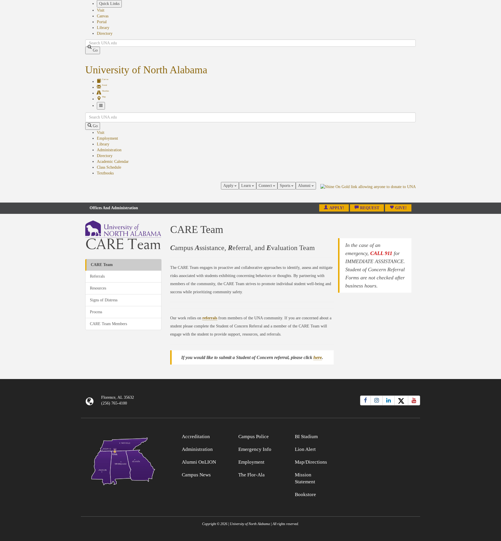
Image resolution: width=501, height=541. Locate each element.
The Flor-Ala (251, 475)
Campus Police (253, 436)
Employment (107, 138)
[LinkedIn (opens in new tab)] (388, 400)
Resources (98, 288)
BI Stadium (306, 436)
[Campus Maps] (123, 460)
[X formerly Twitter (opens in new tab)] (401, 400)
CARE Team (102, 265)
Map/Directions (311, 462)
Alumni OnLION (199, 462)
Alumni (305, 185)
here (317, 357)
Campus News (196, 475)
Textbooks (105, 173)
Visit (100, 10)
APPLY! (336, 208)
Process (96, 312)
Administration (109, 150)
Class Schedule (109, 167)
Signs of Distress (103, 300)
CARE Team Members (108, 324)
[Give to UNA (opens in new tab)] (368, 192)
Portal (102, 22)
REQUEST (369, 208)
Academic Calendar (113, 161)
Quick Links (109, 3)
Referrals (97, 276)
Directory (104, 33)
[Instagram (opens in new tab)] (377, 400)
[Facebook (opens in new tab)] (365, 400)
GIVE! (401, 208)
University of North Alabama (146, 70)
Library (103, 27)
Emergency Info (254, 449)
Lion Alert (305, 449)
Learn (246, 185)
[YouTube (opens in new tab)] (414, 400)
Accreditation (196, 436)
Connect (266, 185)
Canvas (102, 16)
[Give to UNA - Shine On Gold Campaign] (378, 435)
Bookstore (305, 494)
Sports (285, 185)
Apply (229, 185)
